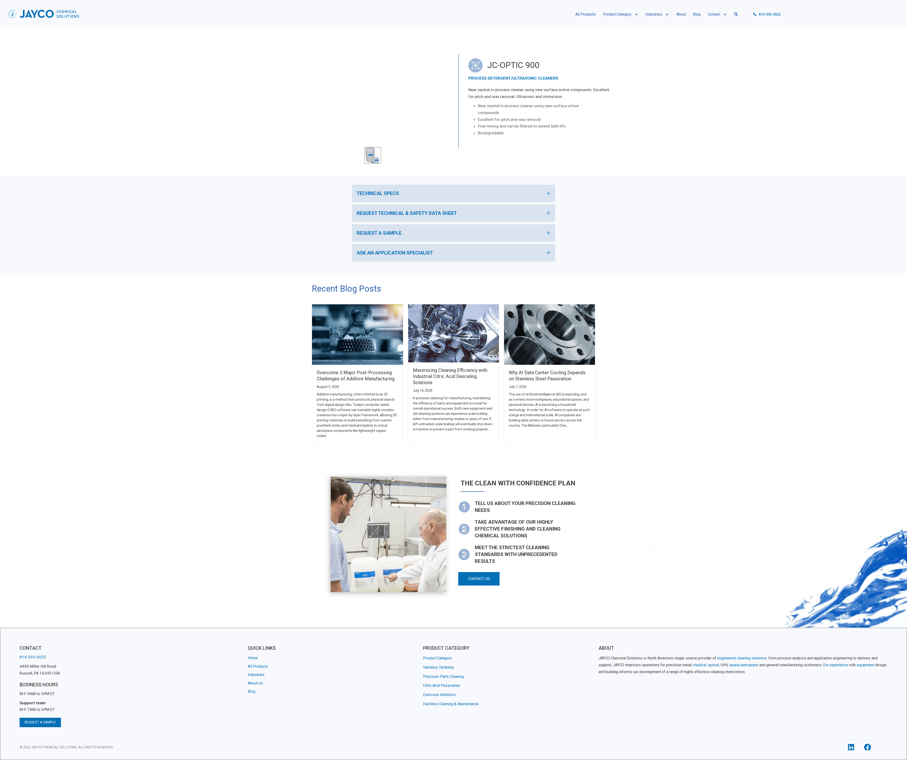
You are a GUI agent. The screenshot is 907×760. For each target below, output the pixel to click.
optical (713, 665)
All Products (258, 666)
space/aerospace (743, 665)
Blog (251, 691)
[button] (636, 14)
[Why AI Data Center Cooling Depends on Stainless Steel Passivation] (549, 334)
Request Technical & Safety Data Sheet (407, 213)
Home (253, 658)
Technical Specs (378, 193)
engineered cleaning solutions (742, 658)
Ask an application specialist (395, 253)
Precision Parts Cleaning (443, 676)
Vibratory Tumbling (438, 667)
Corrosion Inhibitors (439, 694)
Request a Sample (379, 233)
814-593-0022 (770, 14)
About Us (255, 683)
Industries (256, 674)
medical (699, 665)
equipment (865, 665)
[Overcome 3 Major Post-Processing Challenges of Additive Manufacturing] (357, 334)
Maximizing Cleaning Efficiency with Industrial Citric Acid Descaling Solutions (450, 376)
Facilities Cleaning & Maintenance (451, 704)
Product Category (437, 658)
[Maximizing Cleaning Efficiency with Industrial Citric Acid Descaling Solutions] (453, 333)
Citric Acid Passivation (441, 686)
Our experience (835, 665)
